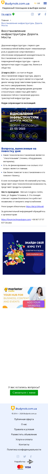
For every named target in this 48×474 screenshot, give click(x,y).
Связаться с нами (24, 392)
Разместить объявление (24, 434)
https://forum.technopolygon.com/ (16, 219)
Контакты (24, 444)
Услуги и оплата (24, 439)
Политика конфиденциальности (24, 449)
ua (38, 3)
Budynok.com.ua (17, 3)
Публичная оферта (24, 419)
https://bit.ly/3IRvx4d (35, 206)
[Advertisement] (24, 344)
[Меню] (45, 3)
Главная (5, 20)
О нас (24, 424)
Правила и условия (24, 429)
